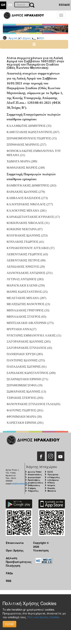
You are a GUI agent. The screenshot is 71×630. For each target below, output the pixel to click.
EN (10, 5)
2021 (41, 38)
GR (3, 5)
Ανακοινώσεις (35, 474)
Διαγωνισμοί (34, 477)
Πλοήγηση (13, 565)
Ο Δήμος (25, 38)
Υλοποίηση (41, 550)
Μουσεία (52, 491)
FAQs (9, 573)
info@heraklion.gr (19, 483)
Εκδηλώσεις (34, 485)
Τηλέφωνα (53, 474)
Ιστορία (51, 485)
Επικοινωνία (15, 543)
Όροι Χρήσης (15, 550)
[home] (26, 17)
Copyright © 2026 (41, 544)
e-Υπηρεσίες (54, 477)
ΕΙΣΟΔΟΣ (64, 4)
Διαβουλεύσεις (35, 482)
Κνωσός (51, 488)
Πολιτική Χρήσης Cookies (43, 617)
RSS (8, 581)
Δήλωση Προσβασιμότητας (16, 559)
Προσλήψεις (34, 480)
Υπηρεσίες (33, 491)
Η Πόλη (51, 482)
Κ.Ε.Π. (50, 472)
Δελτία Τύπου (34, 472)
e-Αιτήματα (53, 480)
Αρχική (13, 38)
